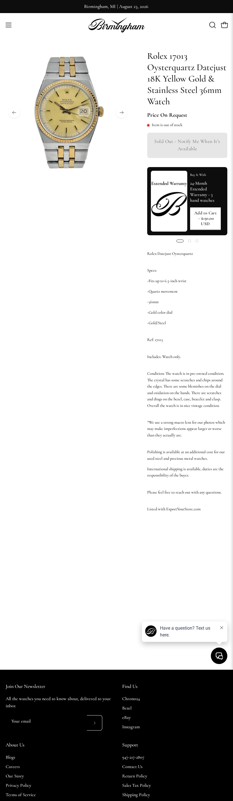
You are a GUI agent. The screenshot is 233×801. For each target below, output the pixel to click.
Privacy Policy (18, 785)
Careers (13, 766)
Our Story (15, 776)
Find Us (130, 686)
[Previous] (14, 112)
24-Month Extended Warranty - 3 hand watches (202, 191)
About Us (15, 745)
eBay (126, 717)
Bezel (127, 708)
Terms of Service (21, 795)
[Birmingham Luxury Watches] (116, 24)
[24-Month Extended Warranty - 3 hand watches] (169, 201)
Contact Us (132, 766)
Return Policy (134, 776)
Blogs (10, 757)
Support (130, 745)
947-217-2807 (133, 757)
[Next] (121, 112)
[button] (212, 25)
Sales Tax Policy (136, 785)
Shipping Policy (136, 795)
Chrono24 (131, 699)
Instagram (131, 727)
